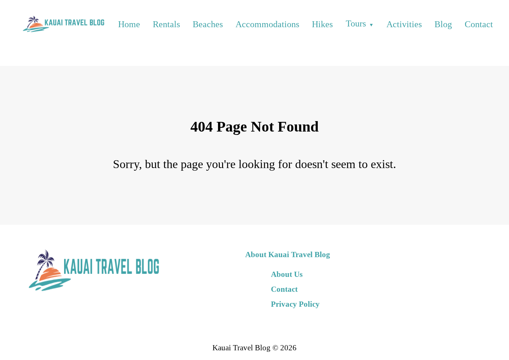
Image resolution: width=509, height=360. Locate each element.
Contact (479, 24)
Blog (443, 24)
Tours (356, 23)
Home (129, 24)
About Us (287, 274)
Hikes (322, 24)
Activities (404, 24)
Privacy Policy (295, 304)
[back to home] (62, 24)
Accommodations (267, 24)
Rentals (166, 24)
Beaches (208, 24)
